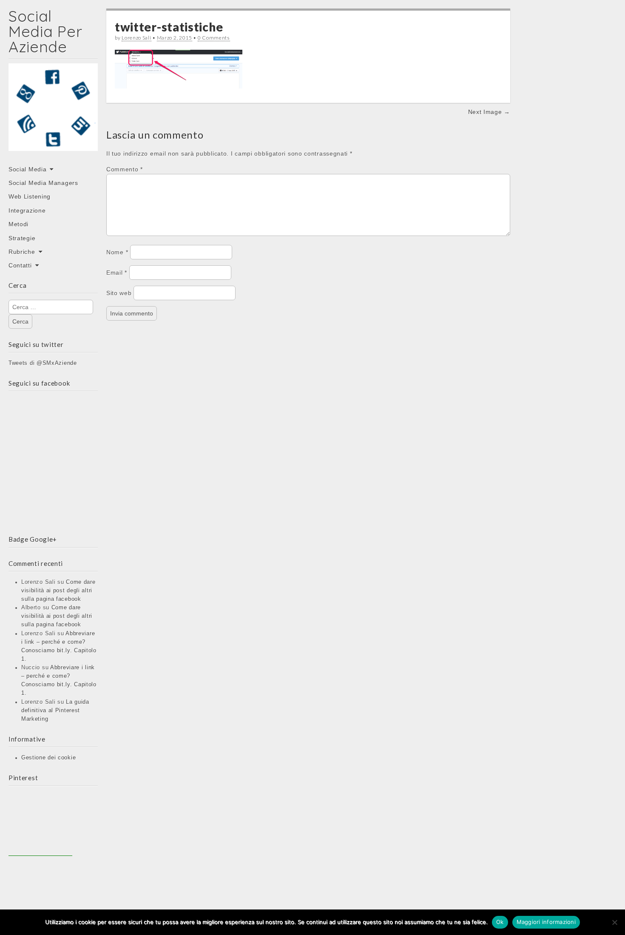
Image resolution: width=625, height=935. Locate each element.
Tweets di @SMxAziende (43, 363)
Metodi (18, 224)
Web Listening (30, 196)
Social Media (27, 169)
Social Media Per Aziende (45, 31)
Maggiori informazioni (546, 921)
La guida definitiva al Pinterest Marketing (55, 710)
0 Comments (214, 37)
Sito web (119, 293)
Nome (117, 252)
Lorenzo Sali (136, 37)
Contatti (20, 265)
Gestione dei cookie (48, 758)
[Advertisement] (40, 824)
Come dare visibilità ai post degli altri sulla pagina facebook (58, 590)
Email (116, 272)
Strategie (22, 238)
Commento (124, 169)
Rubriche (22, 251)
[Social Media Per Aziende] (53, 113)
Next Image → (489, 111)
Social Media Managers (43, 182)
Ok (500, 921)
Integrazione (27, 210)
